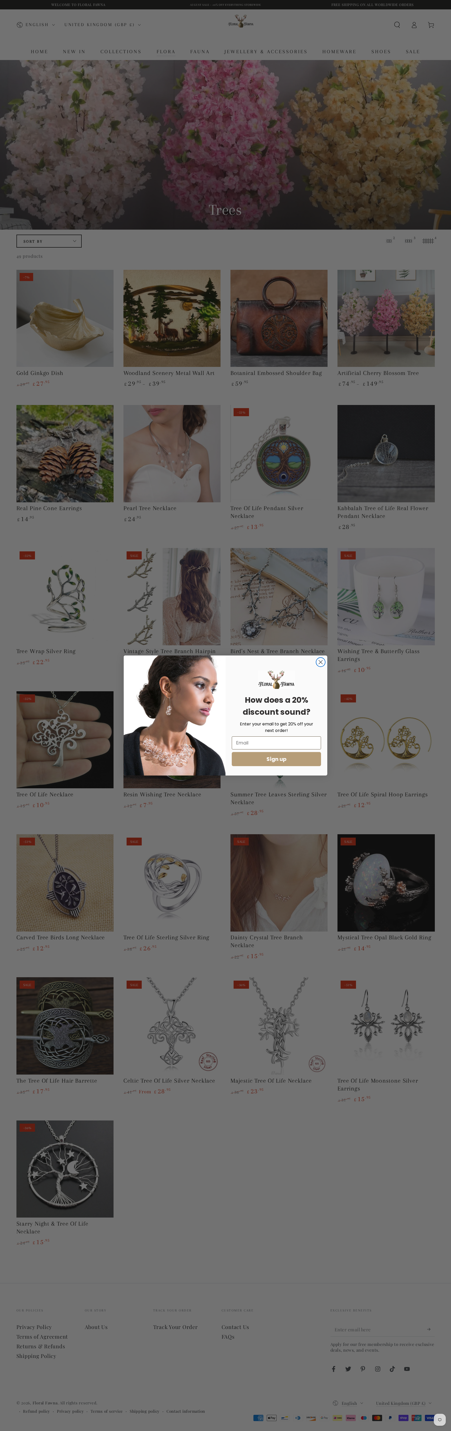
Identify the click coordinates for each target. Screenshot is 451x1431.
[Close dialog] (320, 662)
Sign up (276, 759)
